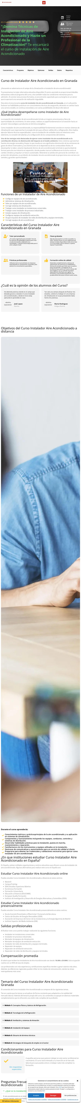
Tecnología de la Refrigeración (20, 1013)
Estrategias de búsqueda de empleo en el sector (27, 1043)
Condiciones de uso (72, 1099)
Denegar (53, 1095)
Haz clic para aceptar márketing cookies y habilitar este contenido (40, 177)
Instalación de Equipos (17, 1028)
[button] (78, 1081)
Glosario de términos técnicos (20, 1035)
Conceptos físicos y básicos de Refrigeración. (25, 1005)
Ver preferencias (70, 1095)
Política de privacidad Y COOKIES (37, 1099)
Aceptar (36, 1095)
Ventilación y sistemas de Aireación (22, 1020)
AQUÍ (60, 1087)
